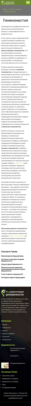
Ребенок (4, 330)
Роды (4, 384)
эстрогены (18, 163)
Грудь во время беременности (12, 264)
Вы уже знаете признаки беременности (17, 349)
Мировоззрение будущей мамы (12, 256)
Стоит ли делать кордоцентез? (12, 274)
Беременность (6, 327)
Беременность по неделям (10, 378)
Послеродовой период (9, 387)
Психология (5, 336)
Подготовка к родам (8, 375)
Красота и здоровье (8, 333)
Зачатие (4, 324)
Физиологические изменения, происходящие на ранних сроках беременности (13, 269)
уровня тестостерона (16, 236)
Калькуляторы (6, 339)
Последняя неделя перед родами (13, 277)
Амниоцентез (14, 356)
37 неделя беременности (17, 363)
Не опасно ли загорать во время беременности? (12, 260)
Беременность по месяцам (10, 381)
